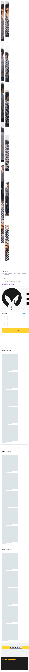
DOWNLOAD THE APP (15, 647)
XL (5, 323)
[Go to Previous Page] (2, 3)
